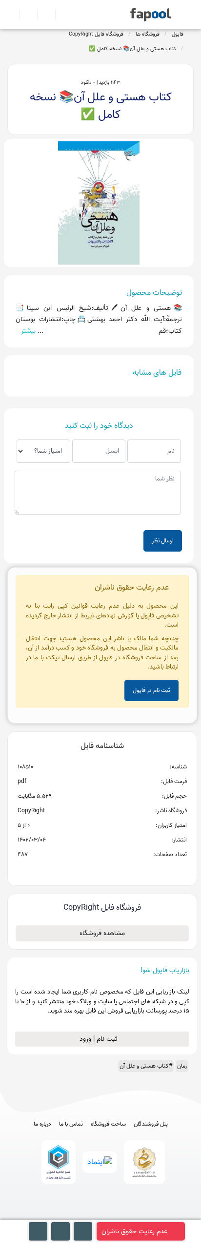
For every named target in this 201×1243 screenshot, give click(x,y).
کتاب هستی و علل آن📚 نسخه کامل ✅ (132, 48)
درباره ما (42, 1124)
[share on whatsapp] (102, 870)
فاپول (177, 34)
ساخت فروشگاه (108, 1124)
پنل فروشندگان (151, 1124)
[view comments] (114, 870)
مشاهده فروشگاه (102, 933)
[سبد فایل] (11, 14)
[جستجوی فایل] (60, 14)
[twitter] (119, 1215)
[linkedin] (137, 1215)
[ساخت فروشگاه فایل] (42, 14)
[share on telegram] (89, 870)
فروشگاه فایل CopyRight (96, 34)
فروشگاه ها (148, 34)
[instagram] (101, 1215)
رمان (182, 1066)
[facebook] (65, 1215)
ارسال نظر (163, 540)
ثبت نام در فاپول (151, 690)
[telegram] (83, 1215)
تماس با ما (71, 1124)
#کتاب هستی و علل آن (146, 1066)
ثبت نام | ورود (100, 1039)
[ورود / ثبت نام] (24, 14)
